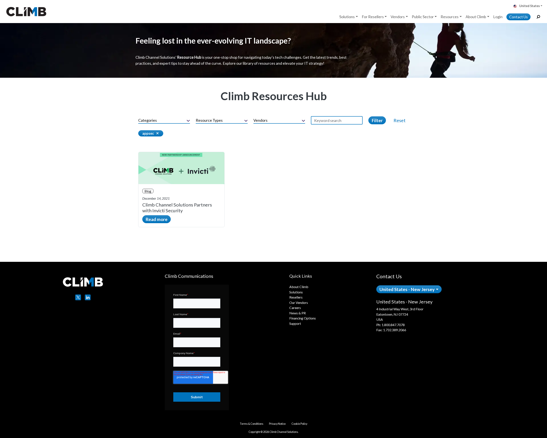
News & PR (297, 313)
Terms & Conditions (251, 423)
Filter (377, 120)
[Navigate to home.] (25, 11)
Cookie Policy (299, 423)
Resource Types (209, 120)
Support (295, 323)
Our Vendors (298, 302)
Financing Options (302, 318)
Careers (295, 308)
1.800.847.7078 (393, 325)
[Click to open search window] (538, 17)
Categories (147, 120)
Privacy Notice (277, 423)
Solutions (296, 292)
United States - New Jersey (407, 289)
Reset (400, 120)
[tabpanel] (430, 316)
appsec (148, 133)
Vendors (260, 120)
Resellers (296, 297)
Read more (157, 219)
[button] (529, 6)
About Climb (298, 287)
